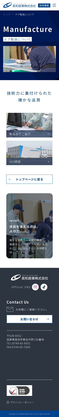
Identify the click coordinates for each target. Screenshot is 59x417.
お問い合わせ (29, 319)
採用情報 (44, 5)
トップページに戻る (29, 179)
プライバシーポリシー (22, 402)
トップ (6, 14)
